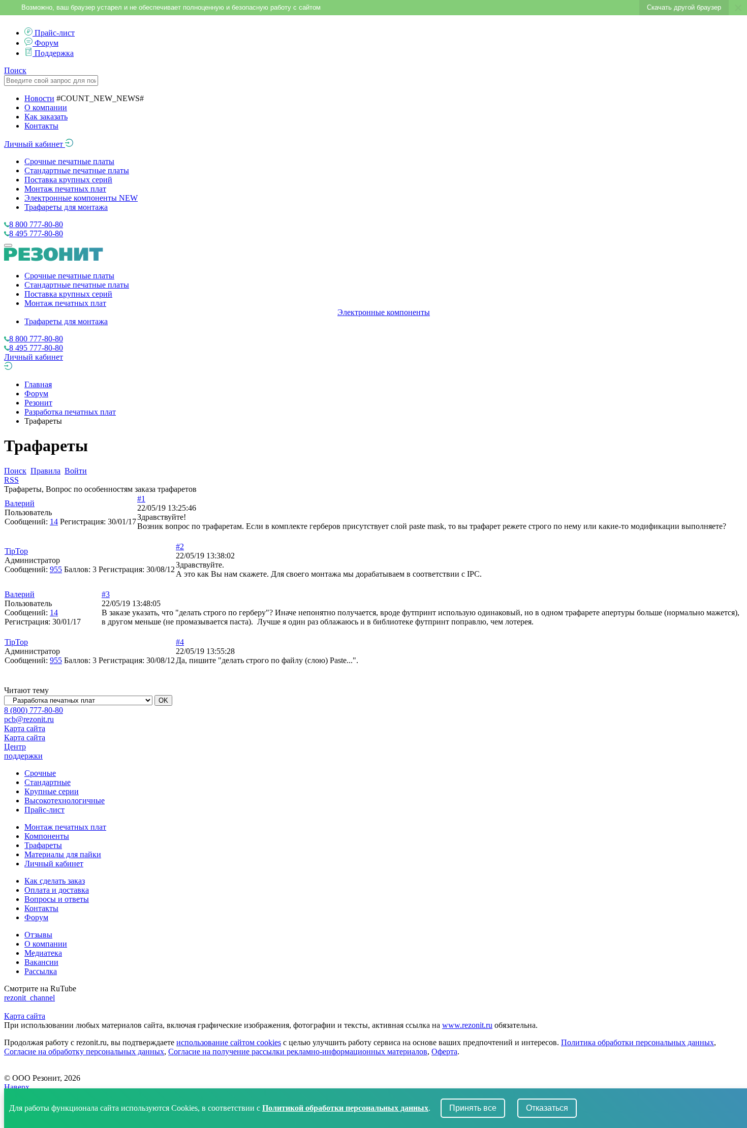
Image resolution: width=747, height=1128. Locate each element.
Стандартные (47, 782)
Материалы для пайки (62, 854)
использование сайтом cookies (228, 1042)
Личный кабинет (34, 144)
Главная (38, 384)
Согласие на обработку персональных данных (84, 1051)
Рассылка (40, 971)
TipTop (16, 551)
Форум (46, 43)
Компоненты (46, 836)
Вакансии (41, 962)
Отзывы (38, 934)
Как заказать (46, 116)
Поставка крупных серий (68, 179)
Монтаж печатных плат (65, 188)
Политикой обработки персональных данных (345, 1108)
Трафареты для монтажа (66, 207)
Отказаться (547, 1108)
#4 (180, 642)
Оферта (444, 1051)
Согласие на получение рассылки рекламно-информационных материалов (297, 1051)
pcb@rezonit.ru (29, 719)
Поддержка (54, 53)
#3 (106, 594)
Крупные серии (51, 791)
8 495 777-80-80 (36, 233)
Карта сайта (24, 728)
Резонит (38, 402)
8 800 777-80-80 (36, 224)
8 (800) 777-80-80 (33, 710)
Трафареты (43, 845)
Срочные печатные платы (69, 161)
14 (54, 521)
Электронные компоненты (81, 198)
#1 (141, 498)
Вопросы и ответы (56, 899)
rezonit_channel (29, 997)
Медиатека (43, 953)
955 (56, 569)
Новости (39, 98)
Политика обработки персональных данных (637, 1042)
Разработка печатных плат (70, 412)
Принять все (472, 1108)
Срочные (40, 773)
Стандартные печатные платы (76, 170)
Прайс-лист (55, 32)
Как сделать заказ (54, 880)
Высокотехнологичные (64, 800)
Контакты (41, 125)
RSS (11, 480)
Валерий (20, 503)
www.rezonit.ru (467, 1025)
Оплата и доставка (56, 890)
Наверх (16, 1087)
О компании (45, 107)
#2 (180, 546)
